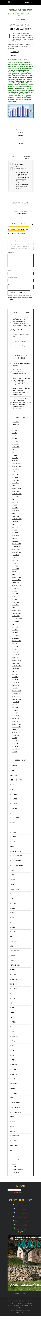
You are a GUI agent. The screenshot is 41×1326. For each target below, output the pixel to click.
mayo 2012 (15, 563)
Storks (12, 1079)
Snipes (12, 1060)
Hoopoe (12, 932)
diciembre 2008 (16, 660)
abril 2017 (15, 438)
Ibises (12, 936)
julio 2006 (14, 738)
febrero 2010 (15, 638)
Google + (20, 140)
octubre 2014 (16, 491)
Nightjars (13, 984)
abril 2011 (15, 599)
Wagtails (13, 1131)
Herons (12, 927)
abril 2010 (15, 632)
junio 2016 (15, 452)
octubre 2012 (16, 549)
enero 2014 (15, 513)
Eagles (12, 870)
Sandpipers (14, 1036)
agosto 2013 (15, 521)
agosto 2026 (15, 422)
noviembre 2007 (16, 693)
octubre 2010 (16, 616)
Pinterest (20, 138)
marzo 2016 (15, 460)
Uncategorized (15, 1112)
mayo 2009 (15, 646)
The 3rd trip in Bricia (20, 212)
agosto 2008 (15, 668)
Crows (12, 827)
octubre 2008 (16, 663)
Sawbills (13, 1041)
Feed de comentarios (18, 1169)
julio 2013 (14, 524)
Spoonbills (14, 1069)
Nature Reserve (15, 979)
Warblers (13, 1141)
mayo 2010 (15, 630)
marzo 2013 (15, 535)
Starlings (13, 1074)
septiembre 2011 (17, 585)
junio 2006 (15, 740)
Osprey (12, 998)
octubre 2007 (16, 696)
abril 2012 (15, 566)
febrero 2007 (15, 718)
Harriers (13, 917)
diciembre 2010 (16, 610)
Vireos (12, 1117)
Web (9, 284)
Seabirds (13, 1046)
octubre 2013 (16, 516)
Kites (12, 946)
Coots (12, 813)
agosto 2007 (15, 702)
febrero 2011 (15, 605)
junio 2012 (15, 560)
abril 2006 (15, 746)
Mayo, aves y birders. (21, 229)
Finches (13, 884)
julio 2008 (14, 671)
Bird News (13, 775)
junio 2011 (15, 593)
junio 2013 (15, 527)
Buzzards (13, 804)
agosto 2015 (15, 469)
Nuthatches (14, 989)
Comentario (11, 252)
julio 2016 (14, 449)
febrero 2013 (15, 538)
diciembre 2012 (16, 544)
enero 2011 (15, 607)
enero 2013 (15, 541)
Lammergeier (14, 951)
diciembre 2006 (16, 724)
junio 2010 (15, 627)
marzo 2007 (15, 715)
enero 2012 (15, 574)
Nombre (10, 271)
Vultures (13, 1122)
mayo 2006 (15, 743)
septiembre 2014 (17, 494)
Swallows (13, 1084)
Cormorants (14, 818)
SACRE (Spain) (15, 52)
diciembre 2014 (16, 488)
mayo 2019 (15, 427)
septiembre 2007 (17, 699)
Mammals (13, 970)
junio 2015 (15, 474)
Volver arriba (20, 1312)
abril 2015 (15, 477)
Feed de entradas (17, 1167)
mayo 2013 (15, 530)
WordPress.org (16, 1172)
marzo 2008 (15, 682)
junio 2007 (15, 707)
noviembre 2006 (16, 727)
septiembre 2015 (17, 466)
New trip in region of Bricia (20, 203)
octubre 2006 (16, 729)
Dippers (13, 846)
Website (16, 166)
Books (12, 785)
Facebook (20, 132)
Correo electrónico (12, 277)
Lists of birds (15, 965)
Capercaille (14, 808)
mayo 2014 (15, 505)
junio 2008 (15, 674)
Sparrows (13, 1065)
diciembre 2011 (16, 577)
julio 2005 (14, 752)
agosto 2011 (15, 588)
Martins (13, 974)
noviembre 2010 (16, 613)
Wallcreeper (14, 1136)
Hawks (12, 922)
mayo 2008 (15, 677)
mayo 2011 (15, 596)
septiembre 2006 (17, 732)
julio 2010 (14, 624)
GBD (11, 894)
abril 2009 (15, 649)
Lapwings (13, 955)
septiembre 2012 (17, 552)
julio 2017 (14, 433)
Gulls (12, 913)
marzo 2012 (15, 569)
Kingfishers (14, 941)
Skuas (12, 1055)
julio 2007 (14, 704)
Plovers (13, 1022)
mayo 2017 (15, 435)
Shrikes (10, 229)
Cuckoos (13, 832)
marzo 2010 (15, 635)
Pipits (12, 1017)
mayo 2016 (15, 455)
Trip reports (15, 1107)
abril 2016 (15, 458)
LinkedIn (20, 143)
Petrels (13, 1008)
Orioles (13, 993)
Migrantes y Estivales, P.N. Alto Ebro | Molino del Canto (22, 380)
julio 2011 (14, 591)
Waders (12, 1126)
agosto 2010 (15, 621)
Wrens (12, 1150)
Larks (12, 960)
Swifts (12, 1088)
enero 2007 (15, 721)
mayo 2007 (15, 710)
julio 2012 (14, 557)
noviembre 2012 (16, 546)
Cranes (12, 823)
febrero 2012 (15, 571)
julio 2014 (14, 499)
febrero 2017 (15, 444)
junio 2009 (15, 643)
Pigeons (13, 1012)
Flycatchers (14, 889)
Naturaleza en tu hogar (19, 346)
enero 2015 (15, 485)
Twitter (20, 135)
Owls (12, 1003)
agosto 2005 (15, 749)
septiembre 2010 (17, 618)
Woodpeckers (15, 1145)
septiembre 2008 (17, 666)
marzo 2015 (15, 480)
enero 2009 (15, 657)
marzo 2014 (15, 510)
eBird (12, 875)
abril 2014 (15, 508)
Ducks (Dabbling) (16, 856)
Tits (11, 1098)
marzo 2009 (15, 652)
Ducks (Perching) (16, 865)
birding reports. (16, 780)
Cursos (12, 842)
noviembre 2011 (16, 580)
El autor (14, 156)
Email (20, 146)
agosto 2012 (15, 555)
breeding (13, 789)
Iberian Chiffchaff (18, 394)
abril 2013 (15, 532)
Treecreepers (15, 1103)
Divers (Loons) (15, 851)
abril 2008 (15, 679)
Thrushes (13, 1093)
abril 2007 (15, 713)
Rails (12, 1027)
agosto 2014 (15, 496)
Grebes (12, 908)
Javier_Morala (18, 169)
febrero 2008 (15, 685)
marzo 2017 (15, 441)
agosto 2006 (15, 735)
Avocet (12, 770)
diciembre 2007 (16, 691)
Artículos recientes (27, 157)
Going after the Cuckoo (16, 233)
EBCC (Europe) (12, 55)
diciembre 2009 (16, 641)
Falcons (13, 879)
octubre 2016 (16, 447)
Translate (19, 1192)
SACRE (12, 1031)
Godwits (13, 903)
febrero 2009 (15, 654)
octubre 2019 (16, 424)
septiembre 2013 (17, 519)
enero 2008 (15, 688)
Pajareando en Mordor (22, 184)
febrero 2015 (15, 483)
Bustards (13, 799)
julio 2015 (14, 471)
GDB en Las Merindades (19, 341)
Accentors (14, 766)
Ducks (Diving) (15, 861)
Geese (12, 898)
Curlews (13, 837)
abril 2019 (15, 430)
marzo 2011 (15, 602)
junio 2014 (15, 502)
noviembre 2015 (16, 463)
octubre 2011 (16, 582)
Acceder (14, 1164)
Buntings (13, 794)
